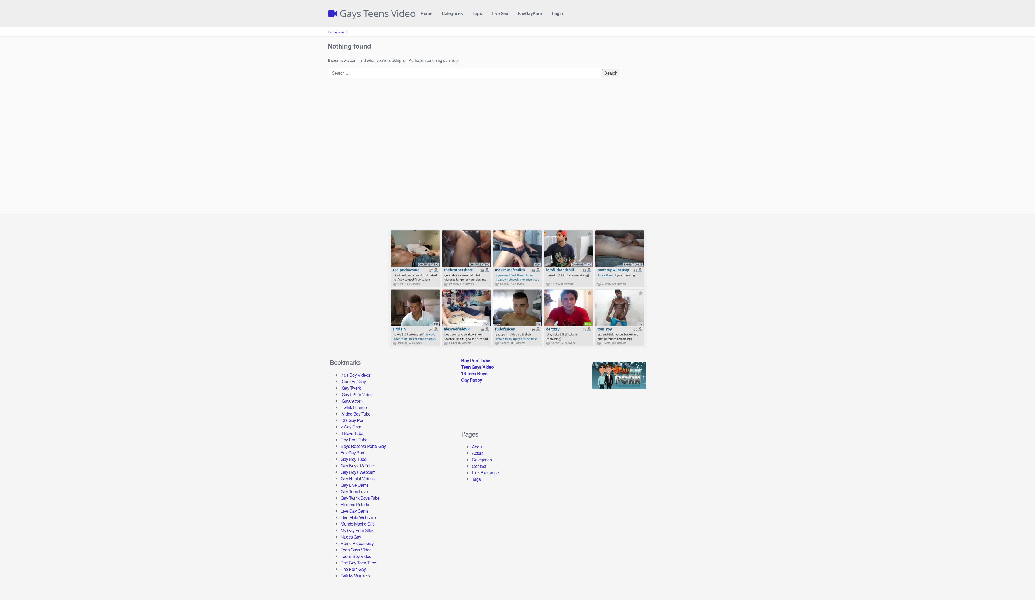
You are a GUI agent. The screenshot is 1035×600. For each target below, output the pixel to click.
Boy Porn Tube (354, 440)
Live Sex (500, 13)
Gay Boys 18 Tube (357, 465)
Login (557, 13)
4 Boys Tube (352, 433)
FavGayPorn (530, 13)
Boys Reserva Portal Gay (363, 446)
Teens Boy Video (356, 556)
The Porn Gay (353, 569)
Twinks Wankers (355, 575)
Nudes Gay (351, 537)
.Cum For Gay (353, 381)
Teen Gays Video (356, 550)
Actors (477, 453)
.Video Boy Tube (356, 414)
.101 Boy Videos (355, 375)
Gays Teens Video (376, 13)
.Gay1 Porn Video (356, 394)
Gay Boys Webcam (358, 472)
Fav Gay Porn (353, 453)
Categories (452, 13)
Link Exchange (485, 472)
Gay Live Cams (354, 485)
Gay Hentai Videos (358, 478)
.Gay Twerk (351, 388)
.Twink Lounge (354, 407)
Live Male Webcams (359, 517)
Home (426, 13)
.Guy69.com (351, 401)
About (477, 447)
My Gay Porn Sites (357, 530)
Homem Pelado (355, 504)
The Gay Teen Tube (358, 563)
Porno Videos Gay (357, 543)
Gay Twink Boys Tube (360, 498)
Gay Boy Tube (353, 459)
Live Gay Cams (354, 511)
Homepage (335, 32)
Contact (479, 466)
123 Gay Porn (353, 420)
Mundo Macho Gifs (357, 524)
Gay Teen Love (354, 491)
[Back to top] (1020, 582)
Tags (477, 13)
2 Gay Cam (351, 427)
